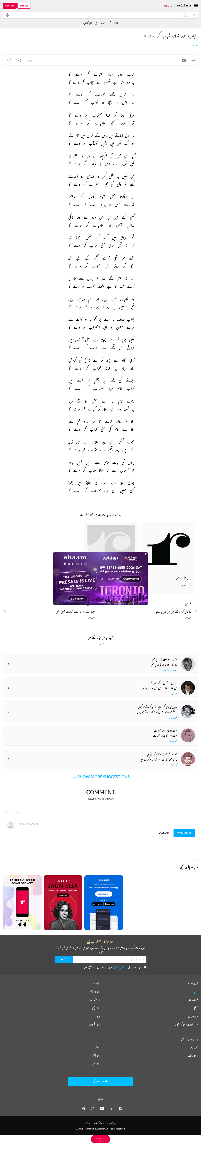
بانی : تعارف (95, 999)
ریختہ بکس (96, 1063)
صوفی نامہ (194, 1047)
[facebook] (120, 1108)
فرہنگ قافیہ (193, 999)
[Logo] (184, 6)
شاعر (116, 23)
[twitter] (111, 1108)
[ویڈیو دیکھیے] (183, 60)
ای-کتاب (87, 23)
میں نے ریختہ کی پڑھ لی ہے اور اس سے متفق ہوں (113, 967)
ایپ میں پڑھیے (100, 1139)
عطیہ (196, 991)
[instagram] (93, 1108)
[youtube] (102, 1108)
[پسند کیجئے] (8, 60)
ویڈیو (97, 23)
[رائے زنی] (30, 60)
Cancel (164, 833)
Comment (184, 833)
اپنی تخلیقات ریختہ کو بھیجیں (186, 1024)
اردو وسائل (193, 1016)
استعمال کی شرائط (99, 1123)
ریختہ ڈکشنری (95, 1055)
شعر (109, 23)
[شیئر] (19, 60)
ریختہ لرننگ (193, 1055)
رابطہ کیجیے (96, 1008)
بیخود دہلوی (195, 45)
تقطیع (196, 1008)
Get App (9, 5)
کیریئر (98, 1016)
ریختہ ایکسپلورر (94, 1024)
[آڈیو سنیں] (193, 60)
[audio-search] (7, 15)
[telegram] (83, 1108)
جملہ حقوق (88, 1123)
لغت (103, 23)
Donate (24, 5)
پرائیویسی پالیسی (120, 967)
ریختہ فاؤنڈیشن (94, 991)
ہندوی (97, 1047)
